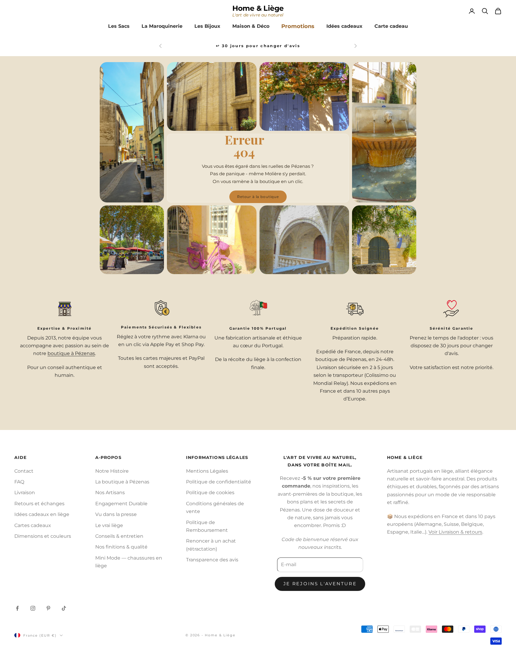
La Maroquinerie (162, 26)
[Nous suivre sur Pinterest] (48, 608)
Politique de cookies (210, 492)
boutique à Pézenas (71, 353)
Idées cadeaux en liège (41, 514)
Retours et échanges (39, 503)
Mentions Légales (207, 471)
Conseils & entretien (119, 536)
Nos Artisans (110, 492)
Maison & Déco (250, 26)
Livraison (24, 492)
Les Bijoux (207, 26)
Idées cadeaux (344, 26)
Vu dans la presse (116, 514)
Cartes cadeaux (32, 525)
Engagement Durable (121, 503)
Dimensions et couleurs (42, 536)
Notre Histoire (112, 471)
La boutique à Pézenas (122, 482)
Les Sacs (119, 26)
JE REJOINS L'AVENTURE (320, 583)
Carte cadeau (391, 26)
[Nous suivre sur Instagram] (33, 608)
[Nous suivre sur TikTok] (64, 608)
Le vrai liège (109, 525)
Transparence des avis (212, 560)
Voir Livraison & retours (455, 532)
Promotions (297, 26)
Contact (23, 471)
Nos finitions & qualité (121, 547)
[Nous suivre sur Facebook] (17, 608)
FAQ (19, 482)
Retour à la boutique (258, 197)
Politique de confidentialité (218, 482)
